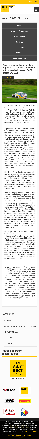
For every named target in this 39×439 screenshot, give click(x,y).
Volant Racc (9, 337)
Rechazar (18, 436)
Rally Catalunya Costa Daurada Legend (20, 326)
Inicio (19, 26)
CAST (30, 2)
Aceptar (11, 436)
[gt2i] (9, 404)
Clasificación (19, 37)
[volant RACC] (25, 393)
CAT (35, 2)
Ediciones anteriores (19, 58)
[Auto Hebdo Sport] (9, 415)
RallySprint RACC (11, 332)
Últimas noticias (11, 343)
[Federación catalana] (25, 415)
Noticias (19, 42)
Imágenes (19, 47)
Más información (30, 432)
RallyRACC (8, 320)
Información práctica (19, 31)
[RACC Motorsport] (10, 8)
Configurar (27, 436)
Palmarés (20, 53)
